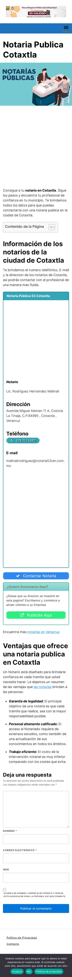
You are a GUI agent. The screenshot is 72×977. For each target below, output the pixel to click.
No (29, 971)
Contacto (13, 943)
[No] (67, 965)
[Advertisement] (36, 147)
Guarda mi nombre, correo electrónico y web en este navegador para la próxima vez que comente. (35, 895)
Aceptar (17, 971)
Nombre (10, 830)
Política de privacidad (48, 971)
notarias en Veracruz (43, 632)
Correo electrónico (20, 850)
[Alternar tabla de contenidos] (50, 227)
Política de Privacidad (22, 937)
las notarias (43, 687)
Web (6, 869)
